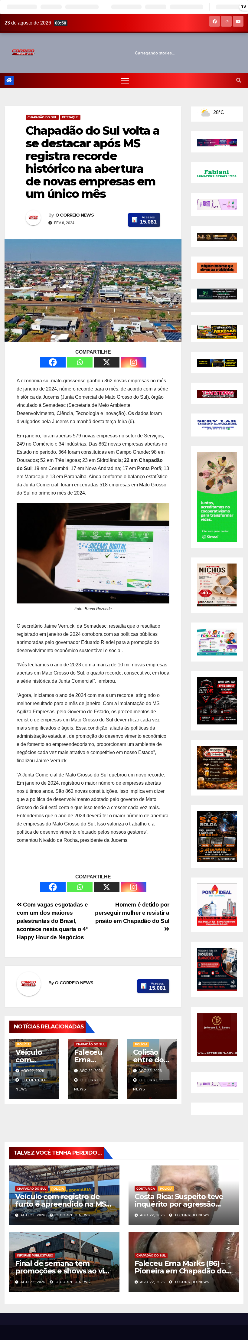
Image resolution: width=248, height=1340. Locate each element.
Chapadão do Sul (42, 117)
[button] (238, 80)
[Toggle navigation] (125, 80)
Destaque (70, 117)
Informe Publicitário (35, 1255)
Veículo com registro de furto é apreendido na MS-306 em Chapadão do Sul (61, 1204)
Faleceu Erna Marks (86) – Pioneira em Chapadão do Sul (180, 1271)
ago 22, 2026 (33, 1215)
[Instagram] (133, 362)
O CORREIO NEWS (74, 215)
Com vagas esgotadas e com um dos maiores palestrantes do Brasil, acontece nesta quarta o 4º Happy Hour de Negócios (52, 920)
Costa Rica (145, 1188)
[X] (106, 362)
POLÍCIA (23, 1044)
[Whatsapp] (80, 362)
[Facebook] (53, 362)
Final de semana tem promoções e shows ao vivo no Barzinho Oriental (63, 1271)
